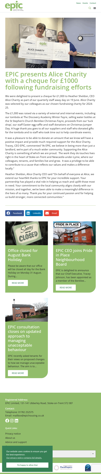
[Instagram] (12, 421)
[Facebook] (7, 421)
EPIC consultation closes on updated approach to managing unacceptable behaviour (24, 338)
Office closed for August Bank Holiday (23, 255)
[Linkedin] (16, 421)
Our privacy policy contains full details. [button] (24, 458)
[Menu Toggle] (94, 8)
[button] (14, 213)
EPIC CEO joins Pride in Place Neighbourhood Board (74, 257)
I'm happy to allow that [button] (27, 465)
